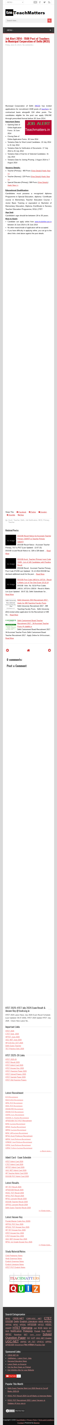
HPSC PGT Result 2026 (14, 1196)
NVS (7, 1331)
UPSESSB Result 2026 (14, 1190)
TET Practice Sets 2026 (14, 1049)
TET (28, 1338)
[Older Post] (49, 650)
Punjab (37, 1331)
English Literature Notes (14, 1264)
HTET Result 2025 (12, 1062)
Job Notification (31, 520)
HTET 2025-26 (11, 1059)
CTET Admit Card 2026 (14, 1164)
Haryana (26, 1327)
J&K (35, 1328)
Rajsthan (17, 1334)
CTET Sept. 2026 (12, 1034)
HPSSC (23, 1325)
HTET (16, 1327)
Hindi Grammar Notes (13, 1258)
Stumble (11, 515)
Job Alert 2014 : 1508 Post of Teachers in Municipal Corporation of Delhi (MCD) (27, 39)
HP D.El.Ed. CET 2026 (14, 1043)
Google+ (43, 512)
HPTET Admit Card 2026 (14, 1167)
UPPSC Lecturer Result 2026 (16, 1205)
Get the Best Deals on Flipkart (19, 1367)
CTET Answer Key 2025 (14, 1236)
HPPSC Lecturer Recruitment (15, 1130)
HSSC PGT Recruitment (14, 1106)
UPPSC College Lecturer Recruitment (18, 1148)
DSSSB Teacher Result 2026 (16, 1202)
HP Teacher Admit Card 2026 (16, 1173)
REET (49, 1331)
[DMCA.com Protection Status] (15, 1412)
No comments (27, 45)
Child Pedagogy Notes (14, 1256)
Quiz (43, 1331)
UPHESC (40, 1342)
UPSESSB (9, 1345)
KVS (40, 1328)
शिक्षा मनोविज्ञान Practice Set (34, 1345)
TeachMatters (21, 1420)
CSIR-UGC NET (34, 1318)
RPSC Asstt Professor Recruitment (18, 1136)
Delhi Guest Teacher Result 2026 (18, 1208)
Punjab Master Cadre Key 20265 (17, 1221)
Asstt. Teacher (13, 520)
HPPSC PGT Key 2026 (14, 1224)
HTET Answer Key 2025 (14, 1068)
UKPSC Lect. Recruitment (14, 1115)
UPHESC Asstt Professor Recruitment (18, 1142)
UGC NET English (44, 1338)
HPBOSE (48, 1321)
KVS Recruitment (11, 1097)
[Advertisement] (28, 75)
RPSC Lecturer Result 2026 (16, 1199)
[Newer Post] (7, 650)
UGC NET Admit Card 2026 (15, 1170)
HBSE (40, 1321)
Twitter (33, 512)
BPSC (7, 1318)
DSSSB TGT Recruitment (14, 1112)
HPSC (15, 1325)
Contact (21, 1423)
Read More (40, 574)
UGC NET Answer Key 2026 (16, 1239)
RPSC (8, 1334)
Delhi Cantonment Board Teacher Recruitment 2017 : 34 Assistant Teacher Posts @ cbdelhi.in (33, 623)
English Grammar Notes (14, 1261)
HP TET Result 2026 (13, 1187)
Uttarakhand (19, 1345)
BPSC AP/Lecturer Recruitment (16, 1133)
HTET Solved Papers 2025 (15, 1074)
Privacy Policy (32, 1420)
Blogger (37, 1423)
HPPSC (8, 1325)
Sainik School (35, 1334)
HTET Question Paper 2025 (16, 1071)
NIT (50, 1328)
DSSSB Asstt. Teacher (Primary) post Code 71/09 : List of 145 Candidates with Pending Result (34, 562)
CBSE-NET (18, 1318)
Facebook (22, 512)
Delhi (22, 520)
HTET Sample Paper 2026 (15, 1077)
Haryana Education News (17, 1361)
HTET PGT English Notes (15, 1267)
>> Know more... (46, 1151)
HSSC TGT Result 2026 (14, 1193)
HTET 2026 (9, 1031)
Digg (22, 515)
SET (25, 1334)
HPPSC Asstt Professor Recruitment (18, 1139)
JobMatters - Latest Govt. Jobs (20, 1358)
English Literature (28, 1321)
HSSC (48, 1324)
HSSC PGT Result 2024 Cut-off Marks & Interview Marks (30, 1396)
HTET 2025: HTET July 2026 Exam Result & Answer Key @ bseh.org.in (25, 1009)
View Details (36, 171)
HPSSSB (31, 1324)
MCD (40, 520)
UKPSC (23, 1342)
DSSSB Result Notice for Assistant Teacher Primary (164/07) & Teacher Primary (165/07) (34, 539)
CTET (48, 1318)
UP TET (31, 1342)
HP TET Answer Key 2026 (15, 1230)
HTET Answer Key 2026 (14, 1233)
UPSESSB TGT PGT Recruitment (18, 1121)
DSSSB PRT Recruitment (14, 1109)
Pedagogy (28, 1331)
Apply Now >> (13, 185)
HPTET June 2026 (12, 1037)
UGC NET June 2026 (13, 1040)
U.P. (33, 1338)
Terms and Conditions (46, 1420)
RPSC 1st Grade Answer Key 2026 (18, 1242)
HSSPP (8, 1328)
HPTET (41, 1325)
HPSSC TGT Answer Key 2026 (17, 1227)
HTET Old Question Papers (16, 1080)
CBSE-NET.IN (13, 1355)
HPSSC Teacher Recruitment (15, 1127)
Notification (16, 1331)
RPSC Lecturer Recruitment (15, 1124)
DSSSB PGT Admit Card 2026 (17, 1176)
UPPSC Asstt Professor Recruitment (18, 1145)
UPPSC (48, 1342)
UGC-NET (12, 1341)
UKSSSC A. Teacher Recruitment (17, 1118)
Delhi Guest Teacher (13, 1046)
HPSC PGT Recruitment (14, 1103)
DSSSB (9, 1321)
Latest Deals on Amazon (17, 1364)
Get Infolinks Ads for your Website (21, 1370)
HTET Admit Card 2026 (14, 1065)
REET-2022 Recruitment (14, 1100)
